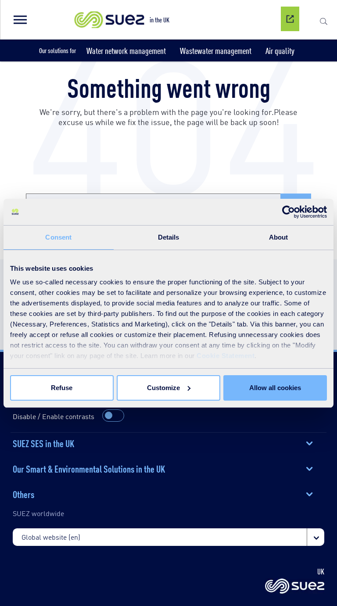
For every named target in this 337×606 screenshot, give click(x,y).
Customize (163, 387)
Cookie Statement (226, 355)
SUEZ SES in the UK (43, 442)
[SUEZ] (294, 586)
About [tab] (278, 237)
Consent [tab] (58, 237)
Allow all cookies (275, 387)
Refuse (61, 387)
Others (23, 493)
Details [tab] (168, 237)
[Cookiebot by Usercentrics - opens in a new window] (288, 212)
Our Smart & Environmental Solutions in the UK (89, 468)
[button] (19, 19)
